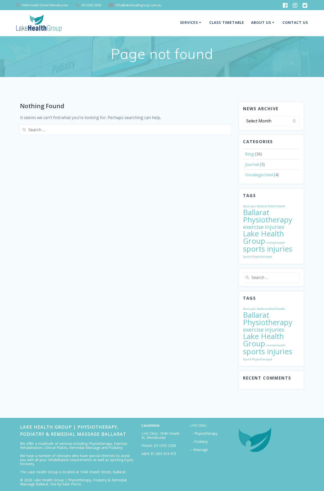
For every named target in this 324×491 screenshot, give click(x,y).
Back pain (249, 206)
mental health (275, 242)
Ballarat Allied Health (271, 206)
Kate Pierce (71, 484)
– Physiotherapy (203, 433)
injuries (274, 227)
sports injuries (267, 249)
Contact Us (295, 22)
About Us (261, 22)
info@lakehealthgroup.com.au (138, 5)
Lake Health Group (263, 237)
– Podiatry (199, 441)
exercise (253, 227)
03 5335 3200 (165, 445)
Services (189, 22)
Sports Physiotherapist (257, 256)
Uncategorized (259, 175)
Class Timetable (226, 22)
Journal (252, 164)
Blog (249, 154)
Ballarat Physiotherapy (267, 216)
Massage (200, 449)
